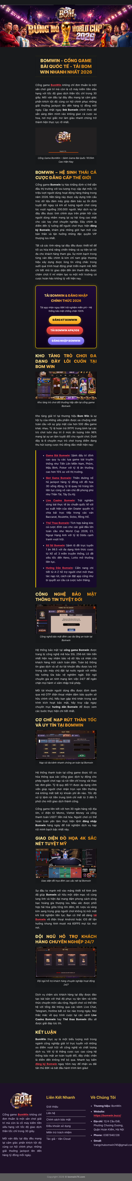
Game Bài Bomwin (58, 455)
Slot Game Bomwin (58, 478)
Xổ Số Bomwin (55, 545)
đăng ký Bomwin (46, 1064)
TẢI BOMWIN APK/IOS (64, 330)
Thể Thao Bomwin (57, 522)
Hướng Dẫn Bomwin (59, 567)
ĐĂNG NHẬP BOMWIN (66, 340)
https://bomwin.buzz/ (107, 1115)
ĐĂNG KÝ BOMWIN (65, 319)
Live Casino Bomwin (60, 500)
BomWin (56, 85)
